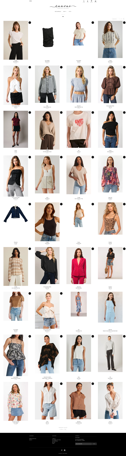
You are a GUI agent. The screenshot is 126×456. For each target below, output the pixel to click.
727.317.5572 (77, 437)
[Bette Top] (110, 263)
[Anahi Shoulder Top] (110, 129)
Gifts (70, 11)
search (53, 443)
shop (64, 11)
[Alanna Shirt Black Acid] (47, 84)
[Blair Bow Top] (47, 310)
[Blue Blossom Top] (78, 304)
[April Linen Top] (16, 176)
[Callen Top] (47, 401)
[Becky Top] (47, 265)
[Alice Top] (110, 84)
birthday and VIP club (32, 438)
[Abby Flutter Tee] (16, 40)
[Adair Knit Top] (47, 37)
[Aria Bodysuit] (47, 174)
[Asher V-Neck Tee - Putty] (78, 174)
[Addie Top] (78, 33)
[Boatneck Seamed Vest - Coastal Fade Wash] (110, 307)
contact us (54, 438)
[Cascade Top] (110, 400)
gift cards (53, 442)
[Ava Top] (16, 213)
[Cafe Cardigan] (16, 401)
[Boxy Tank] (78, 353)
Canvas (66, 453)
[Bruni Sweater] (110, 353)
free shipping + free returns (56, 439)
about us (30, 439)
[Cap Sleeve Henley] (78, 400)
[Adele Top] (16, 85)
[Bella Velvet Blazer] (78, 265)
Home (62, 14)
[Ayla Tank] (110, 218)
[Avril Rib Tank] (47, 221)
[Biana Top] (16, 306)
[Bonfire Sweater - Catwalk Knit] (47, 354)
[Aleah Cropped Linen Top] (78, 84)
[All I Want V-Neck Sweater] (47, 130)
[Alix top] (16, 129)
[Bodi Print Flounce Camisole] (16, 355)
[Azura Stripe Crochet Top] (16, 266)
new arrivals (58, 11)
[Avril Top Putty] (78, 214)
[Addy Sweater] (110, 39)
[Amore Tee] (78, 129)
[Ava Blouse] (110, 173)
